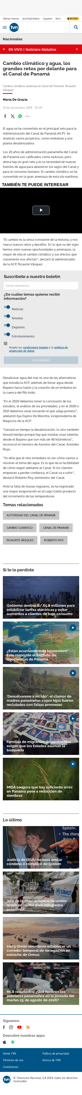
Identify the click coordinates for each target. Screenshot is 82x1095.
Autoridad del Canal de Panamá (31, 515)
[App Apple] (5, 1042)
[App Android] (13, 1042)
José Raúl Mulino (31, 18)
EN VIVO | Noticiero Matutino (32, 49)
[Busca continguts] (76, 27)
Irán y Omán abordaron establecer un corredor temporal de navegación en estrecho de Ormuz (39, 950)
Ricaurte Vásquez (20, 540)
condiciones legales (35, 347)
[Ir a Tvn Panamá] (40, 27)
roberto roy (54, 540)
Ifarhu (58, 18)
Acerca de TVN (51, 1060)
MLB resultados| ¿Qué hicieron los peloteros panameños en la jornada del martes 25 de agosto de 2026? (40, 996)
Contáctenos (10, 1067)
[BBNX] (6, 1079)
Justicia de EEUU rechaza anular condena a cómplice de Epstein (34, 861)
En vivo (74, 18)
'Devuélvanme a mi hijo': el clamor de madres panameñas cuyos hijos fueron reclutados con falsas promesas (40, 700)
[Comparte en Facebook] (5, 116)
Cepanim (47, 18)
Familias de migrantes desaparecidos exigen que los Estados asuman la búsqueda (39, 746)
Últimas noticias (11, 18)
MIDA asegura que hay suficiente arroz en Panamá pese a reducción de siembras (39, 791)
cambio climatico (20, 528)
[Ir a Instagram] (11, 1027)
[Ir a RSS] (29, 1027)
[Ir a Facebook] (4, 1027)
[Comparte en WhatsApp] (20, 116)
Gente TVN (9, 1053)
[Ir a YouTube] (20, 1027)
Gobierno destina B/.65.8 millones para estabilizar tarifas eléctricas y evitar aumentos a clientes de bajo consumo (41, 609)
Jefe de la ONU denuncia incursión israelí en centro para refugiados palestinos (36, 905)
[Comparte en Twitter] (12, 116)
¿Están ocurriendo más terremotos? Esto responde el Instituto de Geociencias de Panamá (37, 655)
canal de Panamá (56, 528)
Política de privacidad (56, 1053)
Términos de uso (13, 1060)
